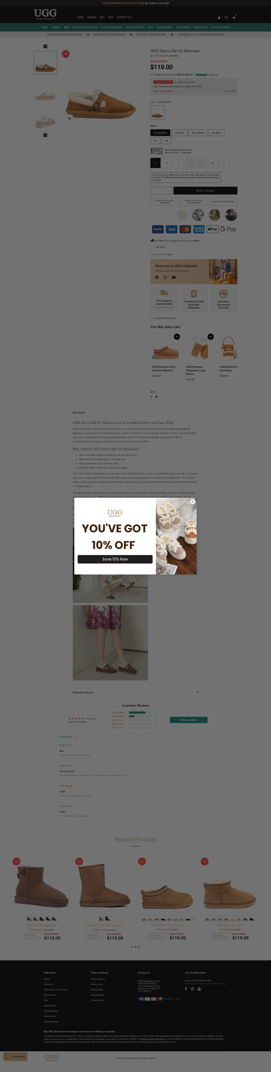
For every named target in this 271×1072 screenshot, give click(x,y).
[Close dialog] (192, 501)
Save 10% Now (115, 559)
